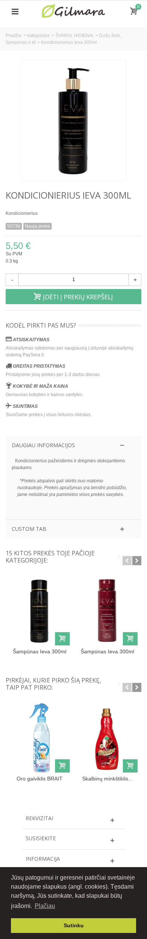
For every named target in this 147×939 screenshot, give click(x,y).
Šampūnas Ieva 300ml (39, 651)
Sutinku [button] (74, 925)
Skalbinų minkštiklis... (107, 779)
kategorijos (38, 35)
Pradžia (13, 35)
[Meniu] (15, 12)
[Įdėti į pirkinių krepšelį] (62, 638)
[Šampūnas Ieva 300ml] (39, 611)
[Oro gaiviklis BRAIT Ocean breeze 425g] (39, 737)
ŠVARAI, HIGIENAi (74, 35)
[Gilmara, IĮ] (73, 11)
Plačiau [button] (45, 906)
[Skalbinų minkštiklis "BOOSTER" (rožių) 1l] (107, 737)
